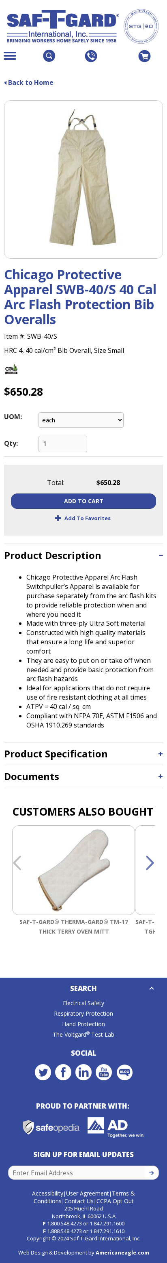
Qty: (11, 443)
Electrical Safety (83, 1003)
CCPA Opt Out (115, 1201)
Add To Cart (83, 501)
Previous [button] (17, 863)
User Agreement (87, 1193)
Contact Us (79, 1201)
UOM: (13, 416)
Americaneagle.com (122, 1252)
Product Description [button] (52, 555)
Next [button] (150, 863)
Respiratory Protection (83, 1013)
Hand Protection (83, 1024)
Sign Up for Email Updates (83, 1154)
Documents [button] (31, 776)
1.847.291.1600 (107, 1223)
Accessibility (47, 1193)
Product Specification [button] (56, 753)
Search (83, 988)
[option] (73, 890)
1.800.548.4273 (64, 1223)
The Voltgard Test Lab (83, 1034)
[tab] (83, 555)
